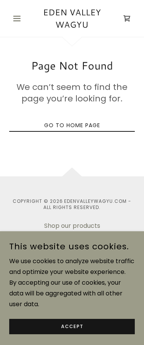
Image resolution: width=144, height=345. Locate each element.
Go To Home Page (72, 125)
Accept (72, 326)
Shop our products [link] (72, 225)
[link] (72, 18)
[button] (18, 18)
